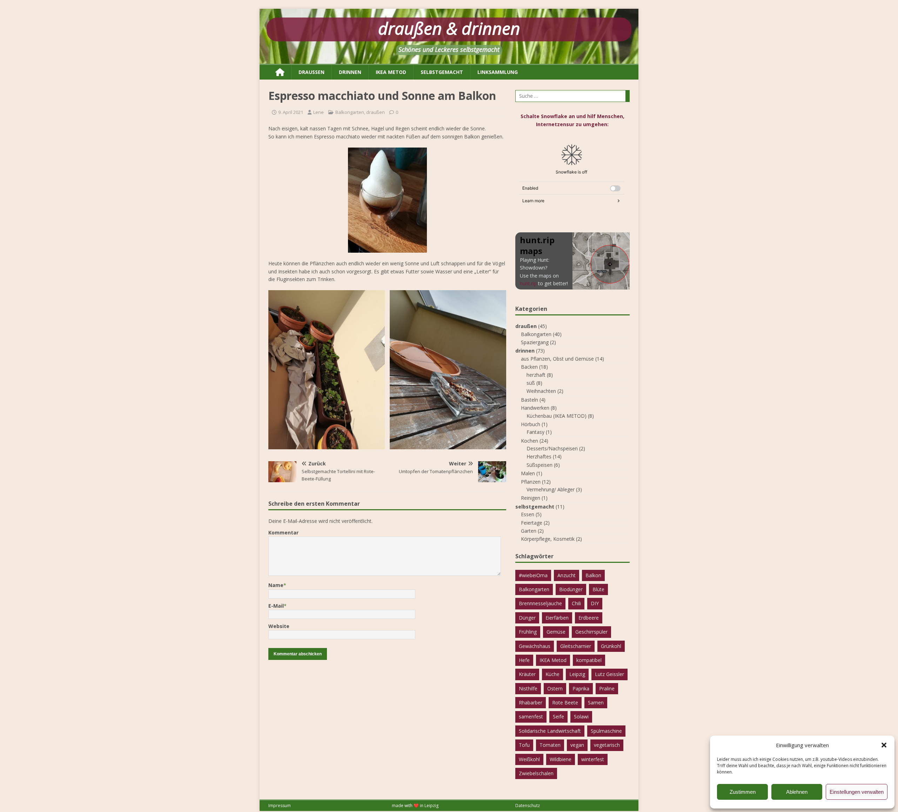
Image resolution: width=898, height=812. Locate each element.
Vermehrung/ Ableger (551, 489)
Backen (529, 366)
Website (278, 626)
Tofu (524, 745)
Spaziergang (535, 342)
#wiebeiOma (533, 575)
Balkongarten (349, 112)
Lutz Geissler (609, 674)
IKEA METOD (391, 72)
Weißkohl (529, 759)
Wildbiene (560, 759)
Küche (552, 674)
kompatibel (589, 660)
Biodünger (571, 589)
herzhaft (536, 374)
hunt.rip (528, 283)
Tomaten (550, 745)
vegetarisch (607, 745)
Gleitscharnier (575, 646)
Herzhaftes (539, 456)
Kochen (529, 440)
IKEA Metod (553, 660)
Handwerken (535, 407)
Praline (607, 688)
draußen (311, 72)
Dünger (527, 617)
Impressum (279, 805)
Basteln (529, 399)
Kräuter (527, 674)
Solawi (581, 716)
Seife (558, 716)
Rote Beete (565, 702)
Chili (576, 603)
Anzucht (566, 575)
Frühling (528, 631)
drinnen (350, 72)
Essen (527, 514)
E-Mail (276, 605)
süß (531, 383)
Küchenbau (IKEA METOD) (557, 415)
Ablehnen (796, 792)
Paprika (580, 688)
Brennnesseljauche (540, 603)
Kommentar (283, 532)
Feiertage (531, 522)
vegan (577, 745)
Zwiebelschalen (536, 773)
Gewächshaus (534, 646)
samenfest (531, 716)
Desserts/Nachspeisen (552, 448)
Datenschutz (527, 805)
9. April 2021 (290, 112)
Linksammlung (497, 72)
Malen (528, 473)
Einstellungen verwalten (857, 792)
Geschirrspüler (591, 631)
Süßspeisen (539, 465)
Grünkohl (611, 646)
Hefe (524, 660)
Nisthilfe (528, 688)
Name (275, 585)
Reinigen (530, 497)
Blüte (598, 589)
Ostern (555, 688)
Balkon (593, 575)
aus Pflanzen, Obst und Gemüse (557, 358)
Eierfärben (557, 617)
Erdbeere (588, 617)
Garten (528, 530)
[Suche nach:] (572, 96)
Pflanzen (531, 481)
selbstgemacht (442, 72)
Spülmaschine (606, 731)
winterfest (592, 759)
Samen (596, 702)
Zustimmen (743, 792)
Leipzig (577, 674)
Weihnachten (541, 391)
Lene (318, 112)
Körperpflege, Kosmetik (548, 538)
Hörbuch (530, 424)
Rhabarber (530, 702)
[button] (883, 745)
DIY (595, 603)
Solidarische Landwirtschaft (550, 731)
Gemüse (556, 631)
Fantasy (535, 432)
